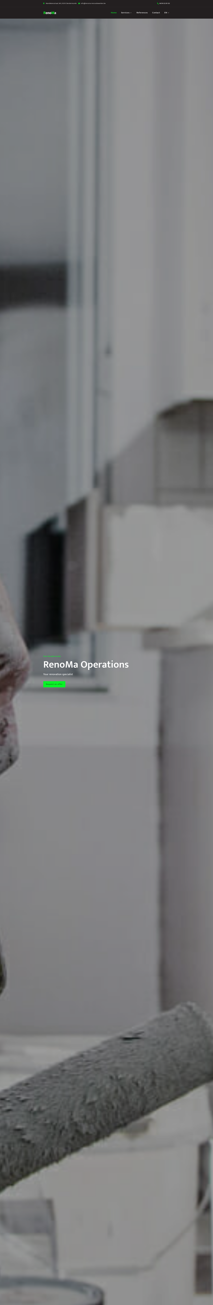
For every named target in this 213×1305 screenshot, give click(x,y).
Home (114, 12)
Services (125, 12)
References (142, 12)
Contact (156, 12)
